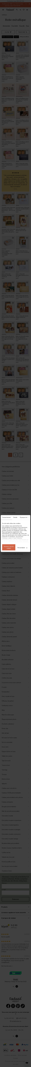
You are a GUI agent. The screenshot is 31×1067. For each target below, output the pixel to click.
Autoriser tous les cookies (9, 547)
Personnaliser (21, 547)
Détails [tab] (15, 517)
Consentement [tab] (6, 517)
